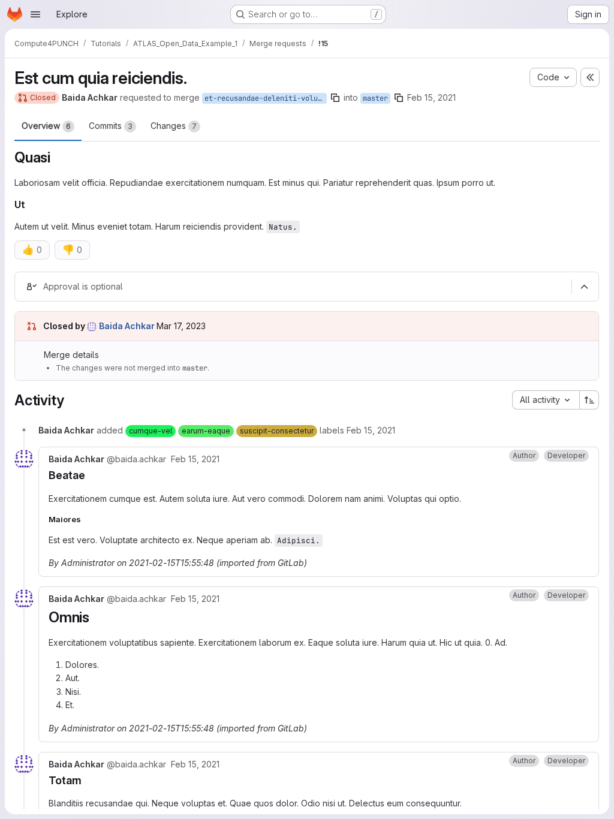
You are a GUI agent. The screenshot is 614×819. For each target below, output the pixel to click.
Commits (111, 126)
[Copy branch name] (335, 98)
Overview (46, 126)
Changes (174, 126)
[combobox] (545, 400)
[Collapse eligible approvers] (584, 287)
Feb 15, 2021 (431, 97)
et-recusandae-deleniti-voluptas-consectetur (265, 98)
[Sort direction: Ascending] (589, 400)
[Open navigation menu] (35, 14)
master (375, 98)
